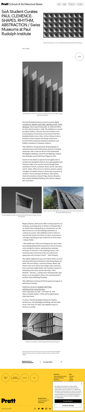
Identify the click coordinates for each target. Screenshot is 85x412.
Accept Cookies (68, 401)
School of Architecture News (25, 4)
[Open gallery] (63, 25)
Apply (64, 4)
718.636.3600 (41, 402)
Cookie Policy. (60, 397)
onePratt (71, 379)
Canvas (71, 377)
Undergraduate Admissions (60, 376)
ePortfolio (71, 376)
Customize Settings (68, 405)
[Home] (8, 401)
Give (59, 4)
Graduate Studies (58, 381)
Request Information (15, 378)
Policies (71, 381)
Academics (56, 379)
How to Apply (6, 378)
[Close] (81, 384)
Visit (34, 377)
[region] (68, 396)
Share (79, 56)
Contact (24, 377)
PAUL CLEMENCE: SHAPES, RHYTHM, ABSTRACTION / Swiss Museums (42, 124)
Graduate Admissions (59, 377)
